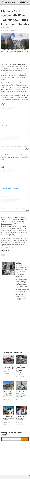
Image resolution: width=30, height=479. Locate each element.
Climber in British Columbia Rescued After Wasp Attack (8, 367)
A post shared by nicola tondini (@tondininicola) (15, 209)
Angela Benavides (20, 376)
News (16, 30)
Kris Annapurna (6, 401)
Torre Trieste (21, 64)
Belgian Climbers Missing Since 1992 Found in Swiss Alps (8, 394)
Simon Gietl (18, 217)
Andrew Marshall (4, 28)
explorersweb (19, 401)
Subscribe (24, 439)
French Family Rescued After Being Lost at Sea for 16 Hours (21, 394)
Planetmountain (6, 224)
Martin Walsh (6, 373)
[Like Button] (3, 255)
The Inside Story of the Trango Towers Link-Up (8, 418)
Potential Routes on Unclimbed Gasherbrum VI (21, 418)
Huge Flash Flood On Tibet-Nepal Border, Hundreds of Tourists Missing (21, 369)
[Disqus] (15, 327)
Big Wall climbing (4, 30)
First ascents (12, 30)
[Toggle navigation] (27, 2)
